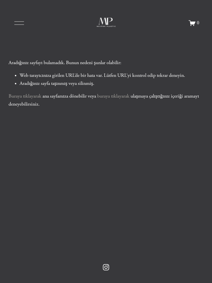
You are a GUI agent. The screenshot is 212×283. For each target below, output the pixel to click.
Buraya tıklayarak (25, 96)
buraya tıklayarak (113, 96)
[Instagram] (106, 267)
